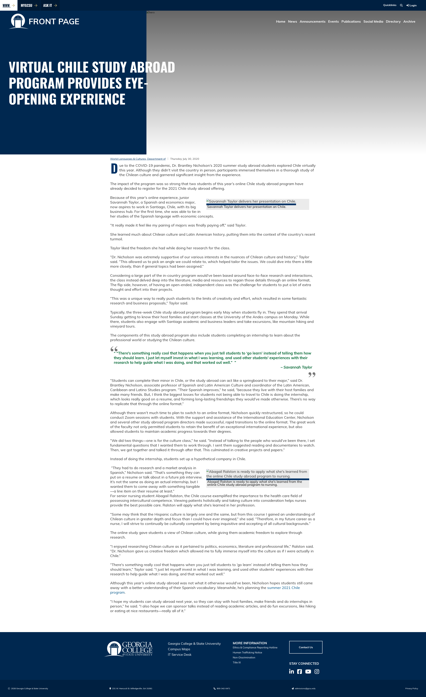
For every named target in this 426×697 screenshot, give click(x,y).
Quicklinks (389, 5)
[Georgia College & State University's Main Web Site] (128, 649)
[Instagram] (317, 671)
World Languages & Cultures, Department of (138, 158)
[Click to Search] (401, 5)
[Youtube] (308, 671)
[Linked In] (291, 671)
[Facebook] (299, 671)
